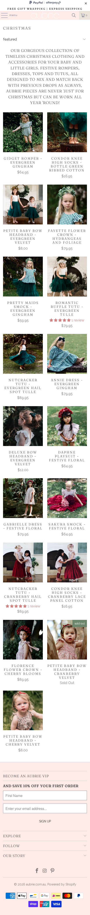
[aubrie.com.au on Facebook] (37, 871)
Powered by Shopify (61, 884)
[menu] (2, 15)
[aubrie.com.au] (45, 15)
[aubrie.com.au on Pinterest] (52, 871)
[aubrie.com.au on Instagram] (45, 871)
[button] (60, 320)
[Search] (74, 15)
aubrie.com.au (36, 884)
